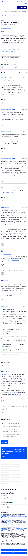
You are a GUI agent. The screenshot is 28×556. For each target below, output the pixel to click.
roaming (3, 57)
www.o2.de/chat (11, 192)
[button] (2, 8)
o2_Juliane (5, 251)
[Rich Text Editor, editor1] (14, 432)
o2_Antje (5, 371)
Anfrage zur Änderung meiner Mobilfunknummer (12, 498)
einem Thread (15, 260)
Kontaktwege (13, 392)
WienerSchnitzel (7, 28)
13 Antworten (4, 495)
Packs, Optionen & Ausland (8, 16)
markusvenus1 (6, 207)
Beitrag (19, 394)
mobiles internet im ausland (13, 57)
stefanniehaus (6, 77)
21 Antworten (4, 500)
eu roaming (4, 60)
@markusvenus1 (7, 254)
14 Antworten (4, 504)
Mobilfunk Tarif (11, 60)
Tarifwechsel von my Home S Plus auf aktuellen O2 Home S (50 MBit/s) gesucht (13, 492)
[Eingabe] (2, 11)
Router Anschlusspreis (6, 502)
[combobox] (14, 11)
